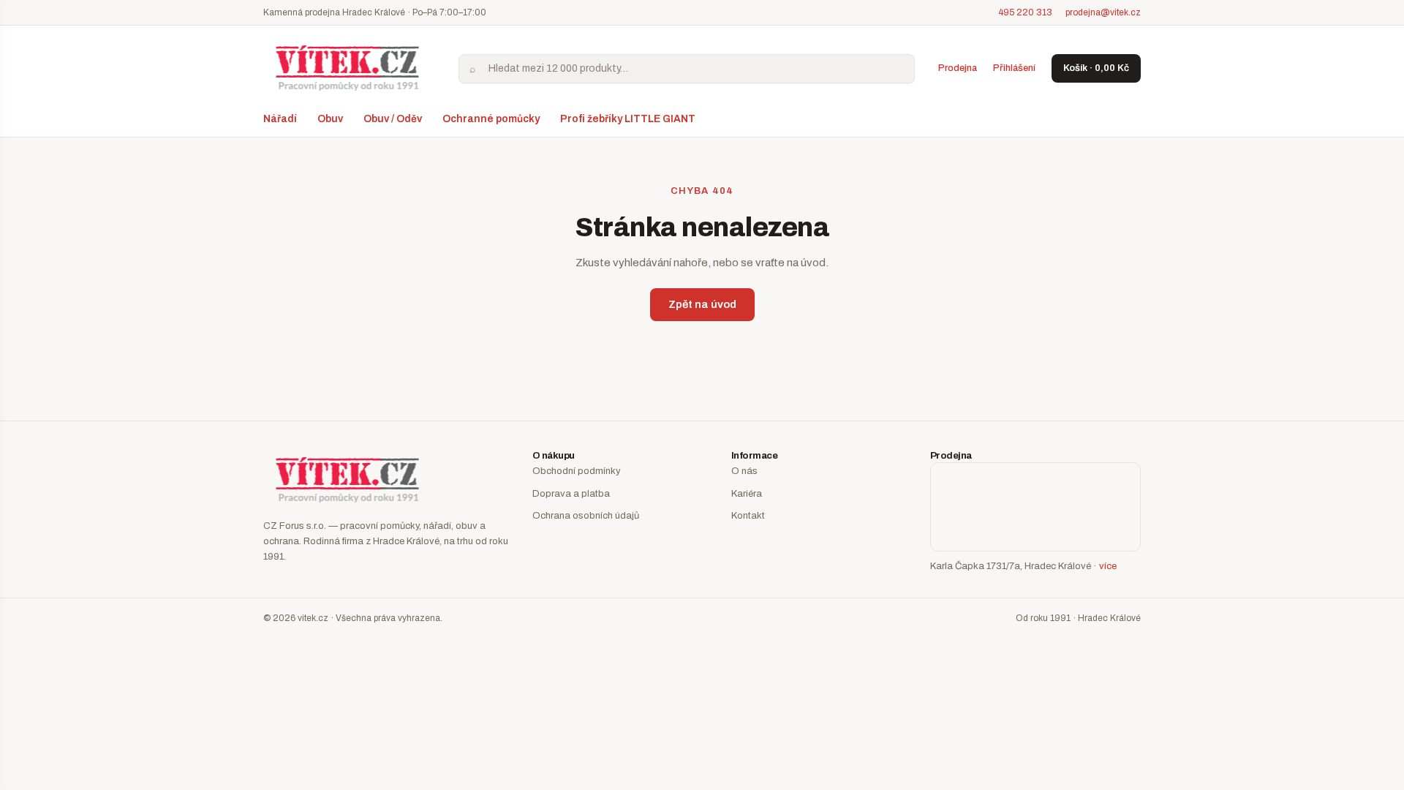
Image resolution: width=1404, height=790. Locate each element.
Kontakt (748, 516)
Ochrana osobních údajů (585, 516)
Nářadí (280, 118)
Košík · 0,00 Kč (1096, 68)
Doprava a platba (571, 494)
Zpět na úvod (702, 304)
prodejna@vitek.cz (1103, 12)
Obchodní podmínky (576, 471)
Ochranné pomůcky (491, 118)
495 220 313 (1025, 12)
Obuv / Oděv (392, 118)
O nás (744, 471)
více (1108, 566)
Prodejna (957, 68)
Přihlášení (1014, 68)
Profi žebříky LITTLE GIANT (627, 118)
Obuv (330, 118)
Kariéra (746, 494)
